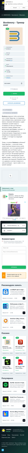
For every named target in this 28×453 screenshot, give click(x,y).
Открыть (8, 77)
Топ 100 (22, 435)
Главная (4, 435)
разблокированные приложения (10, 112)
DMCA (13, 437)
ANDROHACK (7, 15)
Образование (22, 15)
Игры (8, 435)
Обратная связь (6, 437)
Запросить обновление (14, 103)
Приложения (15, 15)
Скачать (15, 93)
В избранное (15, 89)
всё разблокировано (7, 109)
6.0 (11, 60)
